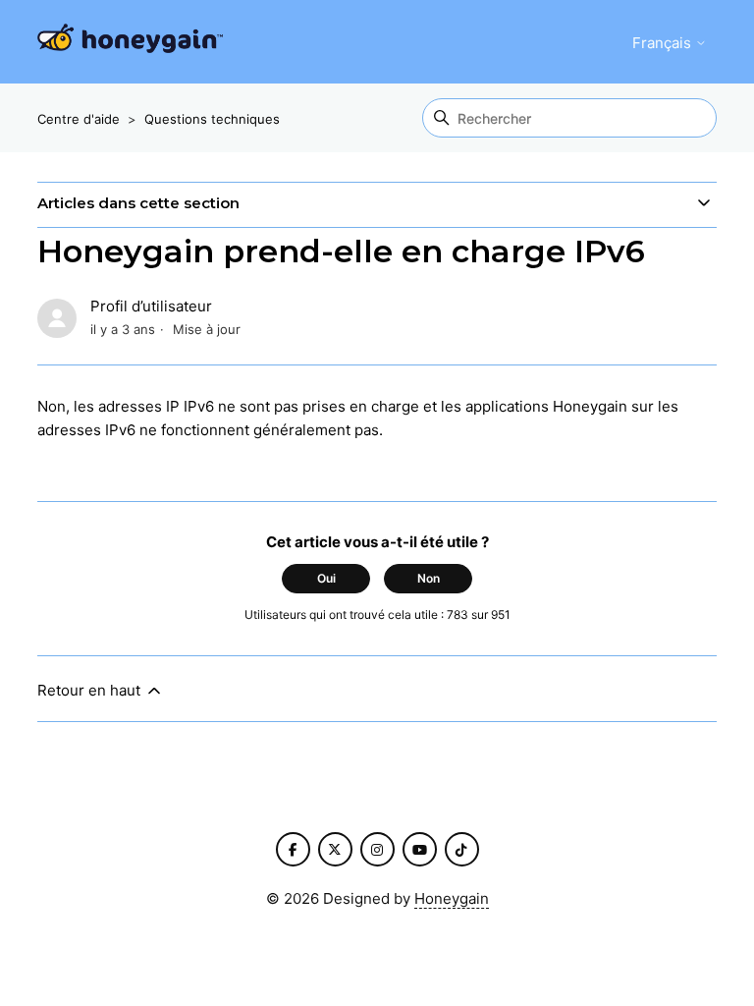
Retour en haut (90, 690)
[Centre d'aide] (130, 42)
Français (663, 42)
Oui (326, 578)
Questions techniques (212, 119)
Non (428, 578)
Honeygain (451, 898)
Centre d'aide (78, 119)
